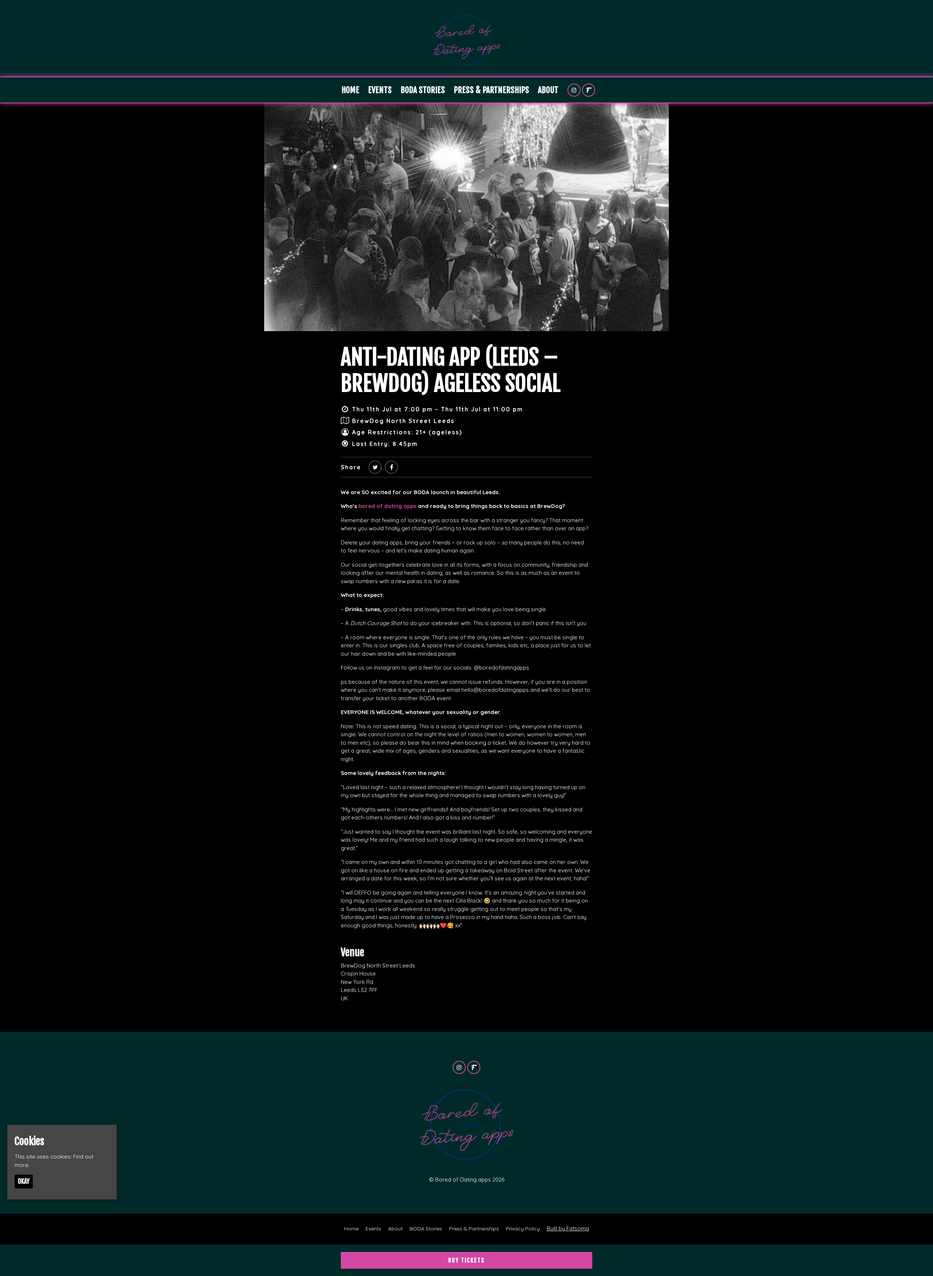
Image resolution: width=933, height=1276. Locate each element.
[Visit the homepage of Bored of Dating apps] (466, 38)
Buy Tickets (466, 1260)
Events (380, 90)
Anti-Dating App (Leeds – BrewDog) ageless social (451, 370)
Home (350, 90)
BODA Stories (423, 90)
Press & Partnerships (491, 90)
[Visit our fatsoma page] (588, 90)
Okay (24, 1182)
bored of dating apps (388, 506)
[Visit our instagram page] (574, 90)
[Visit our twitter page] (375, 467)
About (548, 90)
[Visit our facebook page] (391, 467)
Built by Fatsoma (568, 1228)
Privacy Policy (523, 1228)
